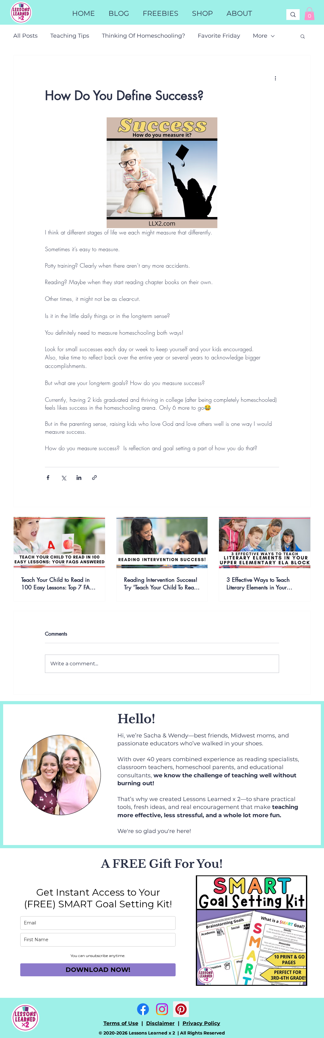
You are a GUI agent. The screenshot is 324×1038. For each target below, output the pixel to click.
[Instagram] (162, 1009)
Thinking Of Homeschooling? (143, 35)
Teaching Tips (69, 35)
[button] (202, 13)
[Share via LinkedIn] (79, 478)
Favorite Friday (219, 35)
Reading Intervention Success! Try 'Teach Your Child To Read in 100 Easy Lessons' (160, 583)
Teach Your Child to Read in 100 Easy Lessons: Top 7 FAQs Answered (59, 583)
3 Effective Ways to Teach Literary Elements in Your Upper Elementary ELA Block (262, 583)
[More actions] (275, 78)
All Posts (25, 35)
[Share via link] (94, 478)
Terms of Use (120, 1023)
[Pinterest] (181, 1009)
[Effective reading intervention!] (162, 542)
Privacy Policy (201, 1023)
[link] (309, 13)
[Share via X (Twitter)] (63, 478)
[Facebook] (143, 1009)
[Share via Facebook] (48, 478)
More (260, 35)
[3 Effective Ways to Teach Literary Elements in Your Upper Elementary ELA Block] (264, 542)
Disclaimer (160, 1023)
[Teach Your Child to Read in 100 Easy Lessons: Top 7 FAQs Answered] (59, 542)
